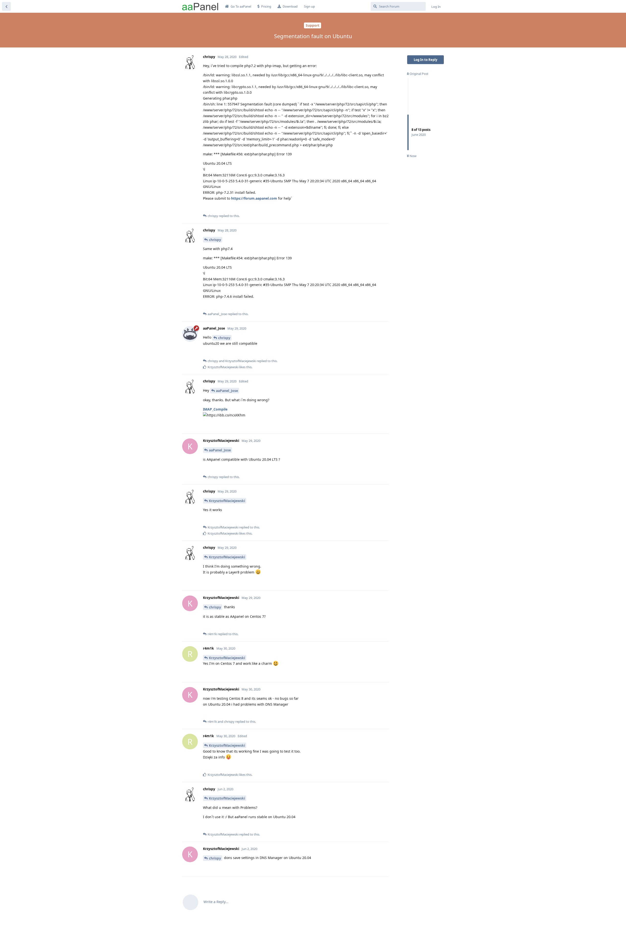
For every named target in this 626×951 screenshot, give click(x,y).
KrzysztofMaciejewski (227, 500)
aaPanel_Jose (227, 390)
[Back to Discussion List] (6, 6)
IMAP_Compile (215, 409)
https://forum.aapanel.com (254, 198)
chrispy (215, 239)
